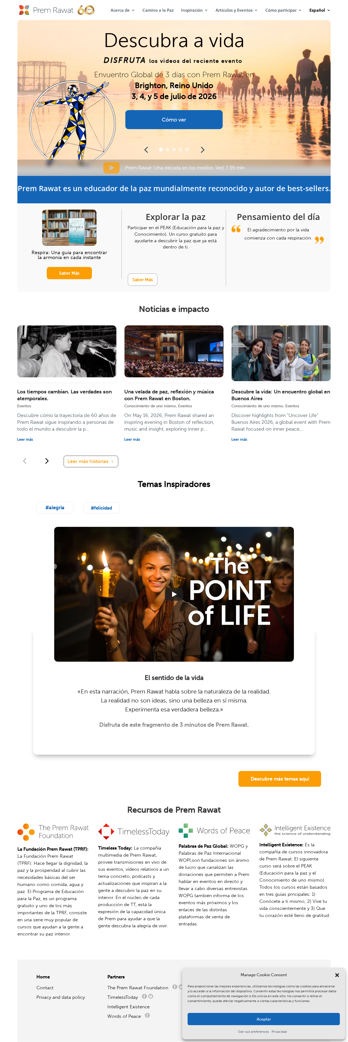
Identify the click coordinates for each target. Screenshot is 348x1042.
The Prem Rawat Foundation (139, 987)
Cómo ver (174, 119)
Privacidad (279, 1032)
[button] (337, 975)
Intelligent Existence (128, 1006)
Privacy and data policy (60, 997)
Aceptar (264, 1019)
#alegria (54, 508)
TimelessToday (124, 997)
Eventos (24, 406)
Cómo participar (281, 10)
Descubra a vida (174, 40)
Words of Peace (126, 1016)
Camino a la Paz (158, 10)
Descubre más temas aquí (280, 779)
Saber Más (69, 273)
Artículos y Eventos (234, 10)
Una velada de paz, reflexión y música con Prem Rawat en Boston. (169, 395)
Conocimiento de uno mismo (150, 406)
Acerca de (120, 10)
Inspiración (192, 10)
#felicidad (101, 508)
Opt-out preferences (253, 1032)
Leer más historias (87, 461)
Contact (45, 987)
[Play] (174, 594)
